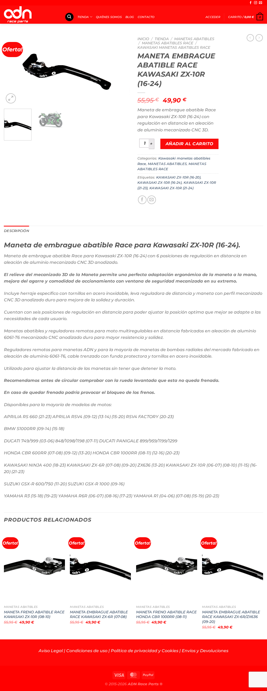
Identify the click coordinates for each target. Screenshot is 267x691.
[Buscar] (69, 17)
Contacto (146, 17)
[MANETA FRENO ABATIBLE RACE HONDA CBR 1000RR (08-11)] (166, 565)
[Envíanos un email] (260, 3)
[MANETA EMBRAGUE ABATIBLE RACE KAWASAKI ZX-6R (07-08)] (100, 565)
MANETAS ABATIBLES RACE (167, 43)
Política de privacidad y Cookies (144, 650)
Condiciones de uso (86, 650)
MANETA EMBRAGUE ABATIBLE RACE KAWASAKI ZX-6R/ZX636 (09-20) (231, 617)
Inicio (143, 39)
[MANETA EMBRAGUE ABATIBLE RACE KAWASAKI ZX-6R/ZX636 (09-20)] (232, 565)
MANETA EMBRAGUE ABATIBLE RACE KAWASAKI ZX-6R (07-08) (99, 614)
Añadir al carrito (190, 143)
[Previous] (13, 69)
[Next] (120, 69)
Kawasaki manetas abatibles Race (173, 47)
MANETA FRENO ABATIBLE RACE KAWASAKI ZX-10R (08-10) (34, 614)
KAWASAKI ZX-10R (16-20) (178, 177)
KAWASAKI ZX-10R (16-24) (159, 183)
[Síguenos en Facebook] (250, 3)
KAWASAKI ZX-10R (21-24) (171, 188)
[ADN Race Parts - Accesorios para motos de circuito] (30, 14)
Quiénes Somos (109, 17)
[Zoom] (11, 98)
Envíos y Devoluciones (205, 650)
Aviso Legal (51, 650)
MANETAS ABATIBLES (194, 39)
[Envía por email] (151, 199)
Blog (129, 17)
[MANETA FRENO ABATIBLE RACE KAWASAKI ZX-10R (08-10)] (34, 565)
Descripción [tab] (16, 231)
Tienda (83, 17)
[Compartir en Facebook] (142, 199)
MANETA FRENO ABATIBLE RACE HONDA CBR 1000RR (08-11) (166, 614)
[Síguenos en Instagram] (255, 3)
